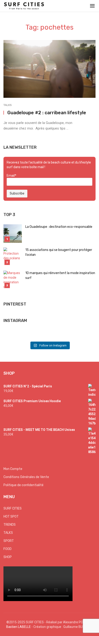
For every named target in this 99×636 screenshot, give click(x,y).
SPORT (8, 541)
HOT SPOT (11, 517)
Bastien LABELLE (18, 627)
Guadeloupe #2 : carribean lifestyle (46, 112)
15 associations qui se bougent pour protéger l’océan (58, 252)
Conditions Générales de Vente (26, 477)
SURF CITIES (12, 508)
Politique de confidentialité (23, 485)
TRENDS (9, 525)
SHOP (7, 557)
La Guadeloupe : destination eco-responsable (58, 227)
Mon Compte (12, 469)
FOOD (7, 549)
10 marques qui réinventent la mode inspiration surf (60, 275)
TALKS (7, 105)
